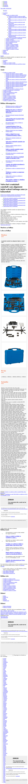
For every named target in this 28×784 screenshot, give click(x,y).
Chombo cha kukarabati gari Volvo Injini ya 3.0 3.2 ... (15, 561)
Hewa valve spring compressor (7, 613)
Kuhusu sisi (5, 50)
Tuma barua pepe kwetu (5, 224)
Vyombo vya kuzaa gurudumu (12, 44)
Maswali (5, 52)
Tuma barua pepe (4, 616)
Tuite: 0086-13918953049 (6, 8)
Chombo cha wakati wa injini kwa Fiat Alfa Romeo (16, 81)
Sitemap (5, 610)
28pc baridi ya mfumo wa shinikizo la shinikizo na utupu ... (15, 180)
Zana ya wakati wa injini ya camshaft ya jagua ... (13, 536)
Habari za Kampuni (7, 606)
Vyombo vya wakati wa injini (12, 15)
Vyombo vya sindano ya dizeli (12, 45)
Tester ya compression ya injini (12, 46)
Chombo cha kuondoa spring (6, 611)
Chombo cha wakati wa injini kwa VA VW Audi (16, 76)
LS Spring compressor (18, 613)
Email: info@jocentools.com (9, 573)
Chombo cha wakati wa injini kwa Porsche (17, 37)
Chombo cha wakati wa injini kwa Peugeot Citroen (16, 84)
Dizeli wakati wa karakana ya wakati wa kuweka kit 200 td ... (14, 553)
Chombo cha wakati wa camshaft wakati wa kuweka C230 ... (15, 157)
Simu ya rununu (11, 610)
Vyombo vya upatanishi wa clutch (13, 40)
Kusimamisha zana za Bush (11, 47)
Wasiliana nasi (6, 53)
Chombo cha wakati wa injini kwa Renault (17, 29)
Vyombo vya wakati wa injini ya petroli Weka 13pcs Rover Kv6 (14, 544)
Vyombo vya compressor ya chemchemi (14, 38)
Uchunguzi (22, 565)
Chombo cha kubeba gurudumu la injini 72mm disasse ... (15, 165)
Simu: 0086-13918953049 (8, 571)
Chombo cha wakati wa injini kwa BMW (16, 16)
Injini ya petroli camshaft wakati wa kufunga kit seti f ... (14, 149)
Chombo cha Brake (10, 39)
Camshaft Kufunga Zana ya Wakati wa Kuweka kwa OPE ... (14, 127)
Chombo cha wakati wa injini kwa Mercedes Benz (16, 74)
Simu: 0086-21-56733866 (8, 572)
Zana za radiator (9, 43)
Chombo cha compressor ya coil (19, 611)
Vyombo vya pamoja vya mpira (12, 49)
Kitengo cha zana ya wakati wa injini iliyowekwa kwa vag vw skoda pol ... (14, 111)
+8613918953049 (4, 617)
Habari (4, 51)
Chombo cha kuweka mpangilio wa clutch (17, 614)
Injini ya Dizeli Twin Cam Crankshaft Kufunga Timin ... (14, 134)
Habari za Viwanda (7, 607)
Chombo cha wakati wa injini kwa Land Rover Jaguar (14, 64)
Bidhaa (4, 14)
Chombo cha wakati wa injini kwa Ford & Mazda (16, 85)
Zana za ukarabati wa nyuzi (11, 42)
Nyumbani (5, 12)
